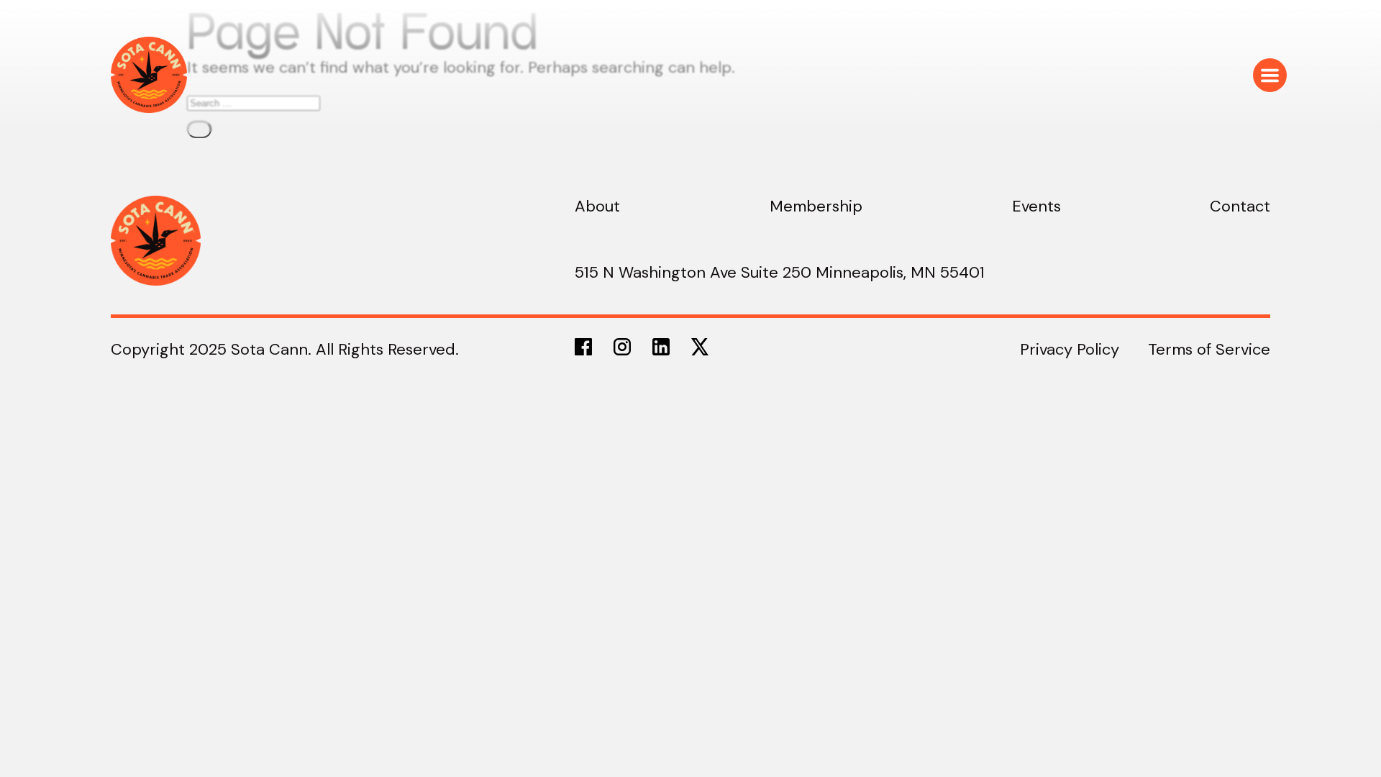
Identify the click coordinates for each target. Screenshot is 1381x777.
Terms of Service (1209, 349)
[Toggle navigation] (1270, 75)
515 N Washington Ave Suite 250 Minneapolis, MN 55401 (780, 272)
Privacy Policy (1069, 349)
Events (1036, 206)
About (597, 206)
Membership (816, 206)
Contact (1240, 206)
